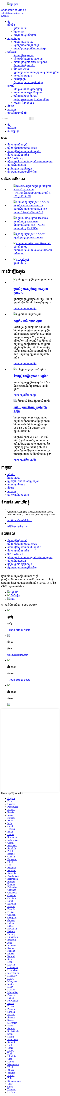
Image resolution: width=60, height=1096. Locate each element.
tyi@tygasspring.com (17, 526)
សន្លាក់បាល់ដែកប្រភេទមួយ (28, 320)
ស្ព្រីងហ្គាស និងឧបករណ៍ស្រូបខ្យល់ (23, 481)
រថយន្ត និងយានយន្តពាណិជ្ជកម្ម (28, 89)
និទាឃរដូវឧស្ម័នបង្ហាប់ (24, 55)
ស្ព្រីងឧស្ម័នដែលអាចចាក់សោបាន (28, 58)
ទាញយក (11, 109)
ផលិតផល (12, 52)
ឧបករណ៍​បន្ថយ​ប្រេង (23, 75)
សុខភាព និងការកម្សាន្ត (24, 102)
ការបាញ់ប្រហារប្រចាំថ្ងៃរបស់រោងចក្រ (30, 48)
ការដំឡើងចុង (20, 79)
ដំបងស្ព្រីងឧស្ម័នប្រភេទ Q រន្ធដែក (31, 376)
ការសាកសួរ (19, 308)
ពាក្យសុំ (10, 85)
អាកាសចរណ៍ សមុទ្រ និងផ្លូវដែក (28, 92)
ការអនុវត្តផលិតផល (16, 484)
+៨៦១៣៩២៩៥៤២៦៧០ (18, 630)
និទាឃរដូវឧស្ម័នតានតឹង (24, 65)
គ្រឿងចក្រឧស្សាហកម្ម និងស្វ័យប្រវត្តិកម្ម (31, 99)
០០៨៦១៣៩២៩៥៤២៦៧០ (19, 520)
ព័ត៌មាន (10, 106)
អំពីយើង (11, 25)
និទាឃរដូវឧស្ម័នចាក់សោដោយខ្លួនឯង (30, 62)
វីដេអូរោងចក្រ (13, 38)
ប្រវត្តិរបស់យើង (20, 28)
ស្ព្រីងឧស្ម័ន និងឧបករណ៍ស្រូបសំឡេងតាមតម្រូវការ (36, 72)
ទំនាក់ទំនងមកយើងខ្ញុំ (17, 113)
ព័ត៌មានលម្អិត (30, 308)
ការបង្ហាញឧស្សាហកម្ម (23, 41)
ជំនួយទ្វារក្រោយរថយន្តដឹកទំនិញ (28, 82)
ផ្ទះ (8, 21)
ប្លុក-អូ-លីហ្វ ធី (20, 262)
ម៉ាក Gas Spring (21, 69)
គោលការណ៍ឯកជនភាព (18, 494)
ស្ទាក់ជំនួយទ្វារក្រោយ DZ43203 (28, 237)
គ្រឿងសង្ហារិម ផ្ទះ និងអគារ (25, 96)
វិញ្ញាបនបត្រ (19, 31)
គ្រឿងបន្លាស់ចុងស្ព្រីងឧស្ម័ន (19, 168)
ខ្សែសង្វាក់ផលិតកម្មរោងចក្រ (26, 45)
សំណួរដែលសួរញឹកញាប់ (25, 35)
